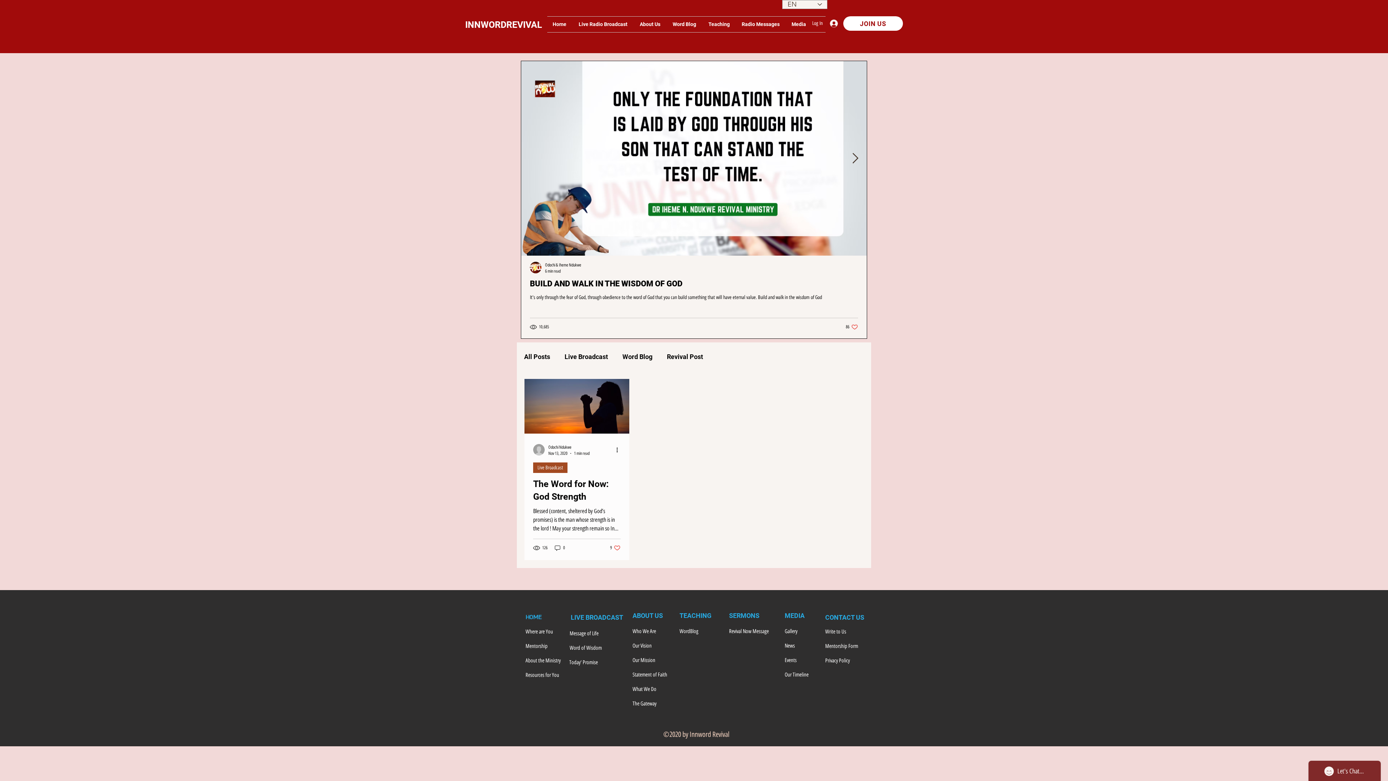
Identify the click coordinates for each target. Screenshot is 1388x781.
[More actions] (619, 449)
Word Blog (637, 356)
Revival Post (685, 356)
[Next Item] (855, 158)
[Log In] (835, 23)
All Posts (537, 356)
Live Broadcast (586, 356)
